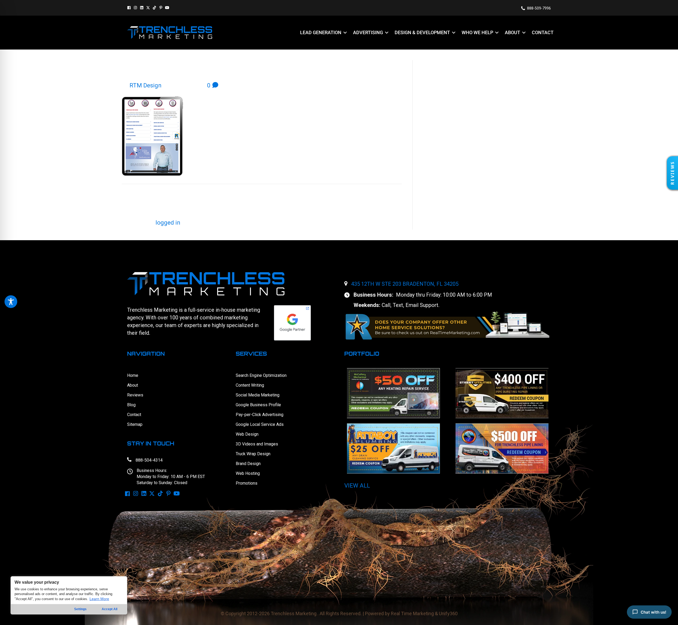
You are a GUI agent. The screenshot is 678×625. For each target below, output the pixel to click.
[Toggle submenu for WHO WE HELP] (497, 32)
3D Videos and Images (257, 444)
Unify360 (448, 613)
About (132, 385)
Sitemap (134, 424)
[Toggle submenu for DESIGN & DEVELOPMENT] (453, 32)
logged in (167, 222)
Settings (80, 609)
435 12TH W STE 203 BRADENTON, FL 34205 (404, 284)
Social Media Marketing (257, 395)
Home (132, 375)
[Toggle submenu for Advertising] (386, 32)
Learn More (99, 599)
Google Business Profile (258, 404)
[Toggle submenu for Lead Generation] (345, 32)
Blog (131, 404)
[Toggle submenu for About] (524, 32)
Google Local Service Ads (260, 424)
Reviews (135, 395)
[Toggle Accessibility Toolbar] (11, 302)
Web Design (247, 434)
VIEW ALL (357, 485)
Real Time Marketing (412, 613)
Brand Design (248, 463)
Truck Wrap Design (253, 453)
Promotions (246, 483)
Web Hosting (248, 473)
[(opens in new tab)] (448, 325)
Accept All (109, 609)
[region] (69, 595)
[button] (129, 8)
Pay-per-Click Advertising (259, 414)
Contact (134, 414)
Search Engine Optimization (261, 375)
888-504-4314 (149, 460)
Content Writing (250, 385)
